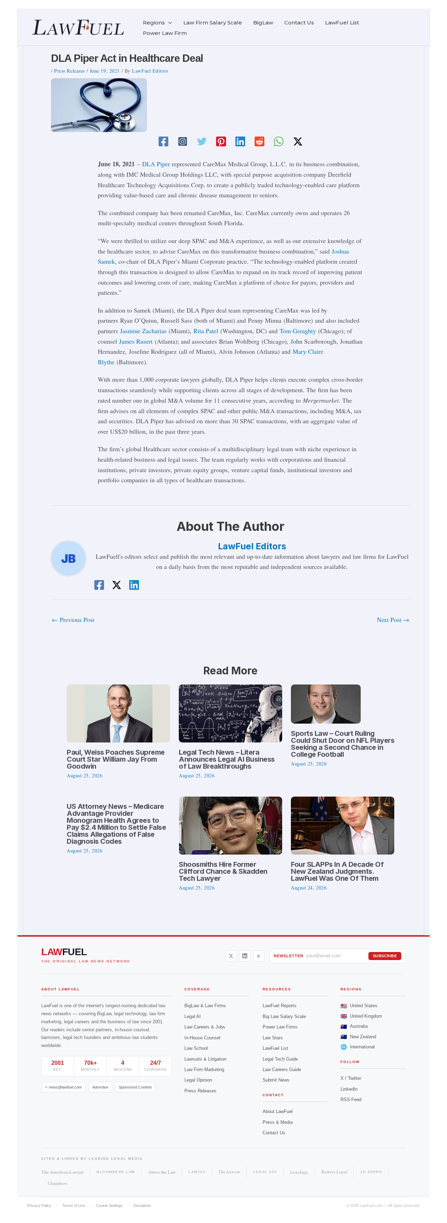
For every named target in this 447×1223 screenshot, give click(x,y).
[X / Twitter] (230, 955)
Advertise (100, 1087)
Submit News (276, 1080)
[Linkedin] (240, 141)
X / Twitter (350, 1078)
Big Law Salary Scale (284, 1016)
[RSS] (258, 955)
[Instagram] (183, 141)
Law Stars (273, 1037)
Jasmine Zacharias (143, 331)
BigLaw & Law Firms (205, 1005)
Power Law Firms (280, 1027)
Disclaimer (142, 1205)
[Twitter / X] (298, 141)
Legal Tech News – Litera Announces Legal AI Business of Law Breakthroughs (227, 759)
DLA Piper (156, 164)
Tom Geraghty (298, 331)
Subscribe (385, 956)
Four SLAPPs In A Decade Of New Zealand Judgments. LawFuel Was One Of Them (337, 871)
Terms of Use (73, 1205)
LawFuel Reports (279, 1005)
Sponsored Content (135, 1087)
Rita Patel (205, 331)
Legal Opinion (198, 1080)
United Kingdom (361, 1016)
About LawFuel (278, 1111)
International (357, 1047)
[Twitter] (202, 141)
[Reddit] (259, 141)
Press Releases (69, 70)
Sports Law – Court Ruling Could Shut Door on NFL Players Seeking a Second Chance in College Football (342, 744)
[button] (168, 22)
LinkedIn (349, 1089)
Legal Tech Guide (280, 1059)
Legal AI (192, 1016)
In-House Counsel (202, 1037)
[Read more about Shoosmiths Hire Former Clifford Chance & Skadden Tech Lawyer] (230, 824)
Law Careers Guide (282, 1069)
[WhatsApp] (279, 141)
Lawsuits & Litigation (205, 1059)
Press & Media (278, 1122)
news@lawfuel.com (65, 1087)
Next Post (393, 619)
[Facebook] (163, 141)
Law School (196, 1048)
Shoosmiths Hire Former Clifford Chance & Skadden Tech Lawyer (223, 871)
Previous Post (73, 619)
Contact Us (274, 1132)
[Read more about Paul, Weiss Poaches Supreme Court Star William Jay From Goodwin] (118, 712)
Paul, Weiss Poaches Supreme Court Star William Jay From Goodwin (116, 759)
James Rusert (136, 341)
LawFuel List (275, 1048)
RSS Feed (350, 1099)
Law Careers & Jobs (204, 1027)
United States (359, 1006)
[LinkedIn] (244, 955)
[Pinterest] (221, 141)
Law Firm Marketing (204, 1069)
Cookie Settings (109, 1205)
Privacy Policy (39, 1205)
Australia (354, 1027)
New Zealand (358, 1037)
